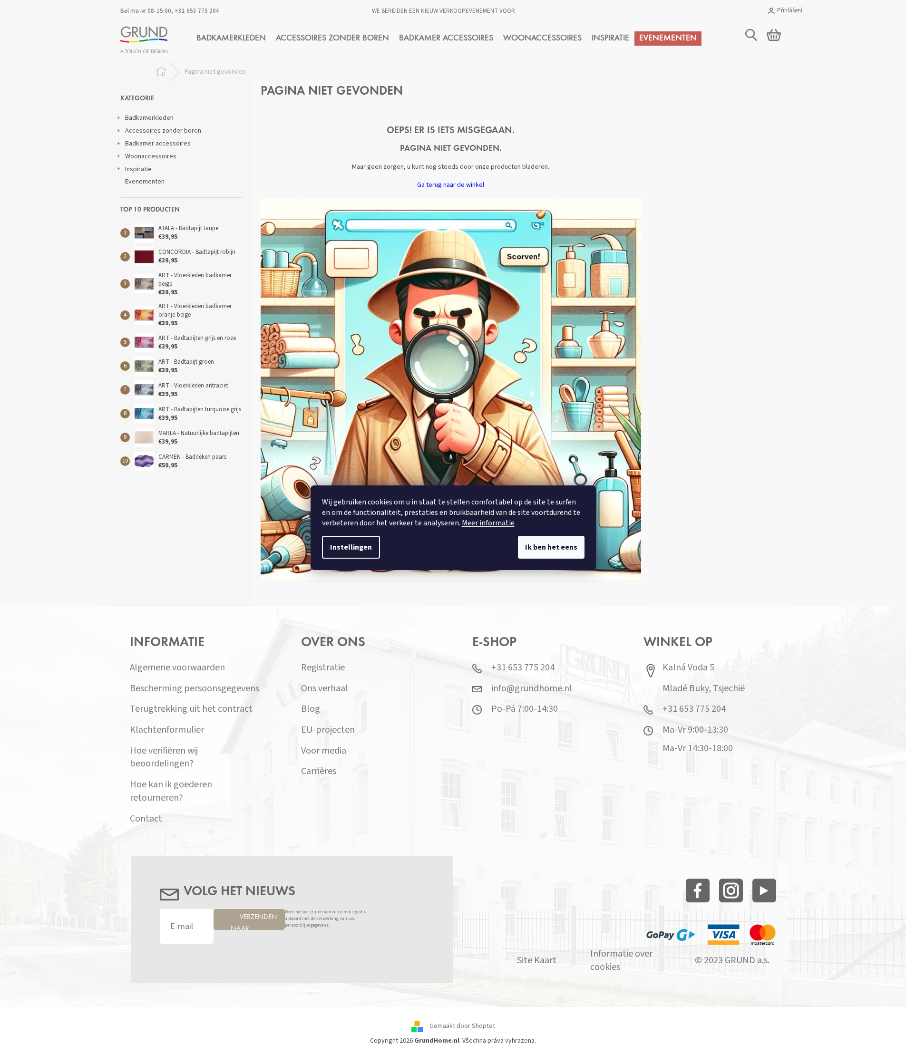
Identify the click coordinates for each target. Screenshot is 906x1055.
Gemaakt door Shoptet (462, 1026)
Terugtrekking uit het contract (191, 709)
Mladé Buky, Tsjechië (703, 688)
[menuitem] (231, 38)
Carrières (318, 771)
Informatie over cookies (621, 961)
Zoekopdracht (784, 84)
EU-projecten (328, 730)
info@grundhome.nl (531, 688)
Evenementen (145, 181)
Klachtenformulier (167, 730)
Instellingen (351, 547)
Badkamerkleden (149, 118)
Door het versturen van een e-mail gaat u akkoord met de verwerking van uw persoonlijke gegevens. (326, 919)
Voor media (323, 751)
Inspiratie (138, 169)
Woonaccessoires (150, 156)
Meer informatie (488, 523)
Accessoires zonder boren (163, 131)
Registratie (323, 667)
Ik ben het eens (551, 547)
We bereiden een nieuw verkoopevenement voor (443, 11)
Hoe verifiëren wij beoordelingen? (164, 758)
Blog (310, 709)
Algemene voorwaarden (177, 667)
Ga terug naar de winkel (450, 185)
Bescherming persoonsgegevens (194, 688)
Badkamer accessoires (158, 143)
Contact (146, 819)
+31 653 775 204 (197, 11)
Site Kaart (536, 960)
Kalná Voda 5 (688, 667)
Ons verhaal (324, 688)
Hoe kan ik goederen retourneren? (171, 791)
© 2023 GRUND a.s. (732, 960)
